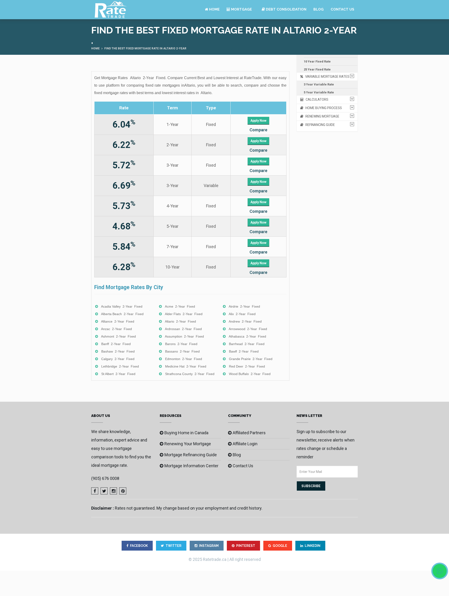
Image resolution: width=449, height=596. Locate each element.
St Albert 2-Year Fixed (118, 374)
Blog (318, 9)
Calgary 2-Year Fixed (117, 359)
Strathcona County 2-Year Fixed (189, 374)
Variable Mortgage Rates (326, 76)
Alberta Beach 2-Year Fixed (122, 314)
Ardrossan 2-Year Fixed (183, 329)
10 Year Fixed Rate (317, 61)
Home (214, 9)
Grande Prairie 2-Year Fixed (250, 359)
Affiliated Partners (249, 432)
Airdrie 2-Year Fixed (244, 306)
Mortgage (241, 9)
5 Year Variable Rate (319, 92)
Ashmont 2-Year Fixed (118, 336)
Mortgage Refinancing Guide (190, 454)
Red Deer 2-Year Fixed (247, 366)
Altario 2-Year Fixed (180, 321)
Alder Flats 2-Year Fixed (184, 314)
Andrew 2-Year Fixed (245, 321)
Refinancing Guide (319, 125)
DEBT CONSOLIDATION (285, 9)
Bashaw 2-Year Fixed (118, 351)
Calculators (316, 99)
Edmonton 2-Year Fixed (183, 359)
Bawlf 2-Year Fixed (244, 351)
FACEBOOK (139, 546)
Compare (258, 129)
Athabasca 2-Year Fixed (247, 336)
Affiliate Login (245, 443)
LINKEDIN (312, 546)
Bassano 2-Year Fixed (182, 351)
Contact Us (342, 9)
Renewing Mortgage (321, 116)
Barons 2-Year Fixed (181, 344)
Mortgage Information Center (191, 465)
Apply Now (258, 120)
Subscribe (311, 486)
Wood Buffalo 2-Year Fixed (250, 374)
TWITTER (173, 546)
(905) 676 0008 (105, 478)
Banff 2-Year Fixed (116, 344)
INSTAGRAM (209, 546)
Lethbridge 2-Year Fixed (120, 366)
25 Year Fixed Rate (317, 69)
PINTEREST (245, 546)
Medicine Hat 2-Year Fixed (185, 366)
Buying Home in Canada (186, 432)
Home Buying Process (322, 108)
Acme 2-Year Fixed (180, 306)
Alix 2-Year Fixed (242, 314)
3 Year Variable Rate (319, 84)
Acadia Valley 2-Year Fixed (121, 306)
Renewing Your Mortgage (187, 443)
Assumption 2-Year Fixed (184, 336)
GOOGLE (280, 546)
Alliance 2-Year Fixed (117, 321)
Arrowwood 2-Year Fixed (248, 329)
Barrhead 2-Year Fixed (246, 344)
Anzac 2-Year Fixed (116, 329)
